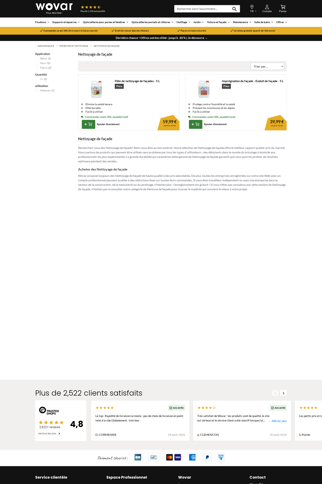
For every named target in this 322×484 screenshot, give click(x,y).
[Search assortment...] (234, 8)
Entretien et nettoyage (73, 45)
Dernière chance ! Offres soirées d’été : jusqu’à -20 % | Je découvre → (162, 37)
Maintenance (46, 45)
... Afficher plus (278, 421)
